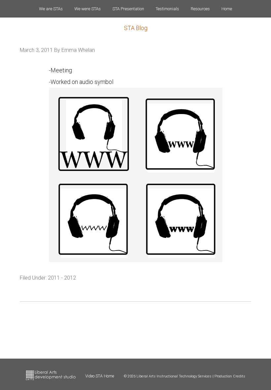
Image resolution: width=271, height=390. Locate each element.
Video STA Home (99, 376)
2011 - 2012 (62, 278)
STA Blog (135, 27)
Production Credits (229, 376)
